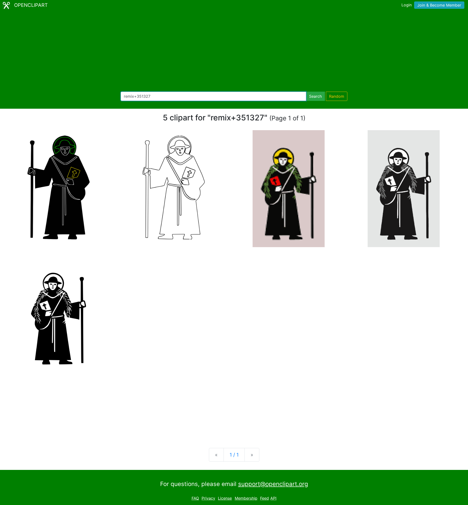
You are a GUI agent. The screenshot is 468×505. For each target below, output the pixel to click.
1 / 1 (234, 455)
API (273, 498)
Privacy (208, 498)
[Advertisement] (234, 51)
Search (315, 96)
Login (406, 4)
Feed (264, 498)
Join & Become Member (439, 5)
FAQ (195, 498)
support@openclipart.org (273, 483)
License (225, 498)
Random (336, 96)
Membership (246, 498)
